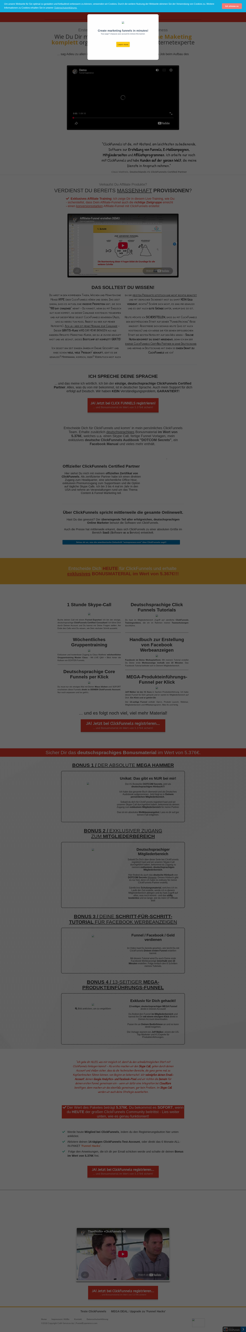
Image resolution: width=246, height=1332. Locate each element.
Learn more (123, 44)
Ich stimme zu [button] (232, 6)
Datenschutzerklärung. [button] (65, 8)
